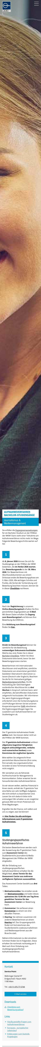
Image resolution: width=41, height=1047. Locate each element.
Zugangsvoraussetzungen (26, 530)
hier (13, 627)
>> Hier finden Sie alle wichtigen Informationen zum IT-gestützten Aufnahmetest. (17, 819)
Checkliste (14, 588)
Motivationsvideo (16, 894)
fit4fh (23, 706)
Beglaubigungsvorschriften (13, 682)
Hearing (8, 922)
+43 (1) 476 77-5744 (16, 987)
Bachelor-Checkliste (10, 656)
